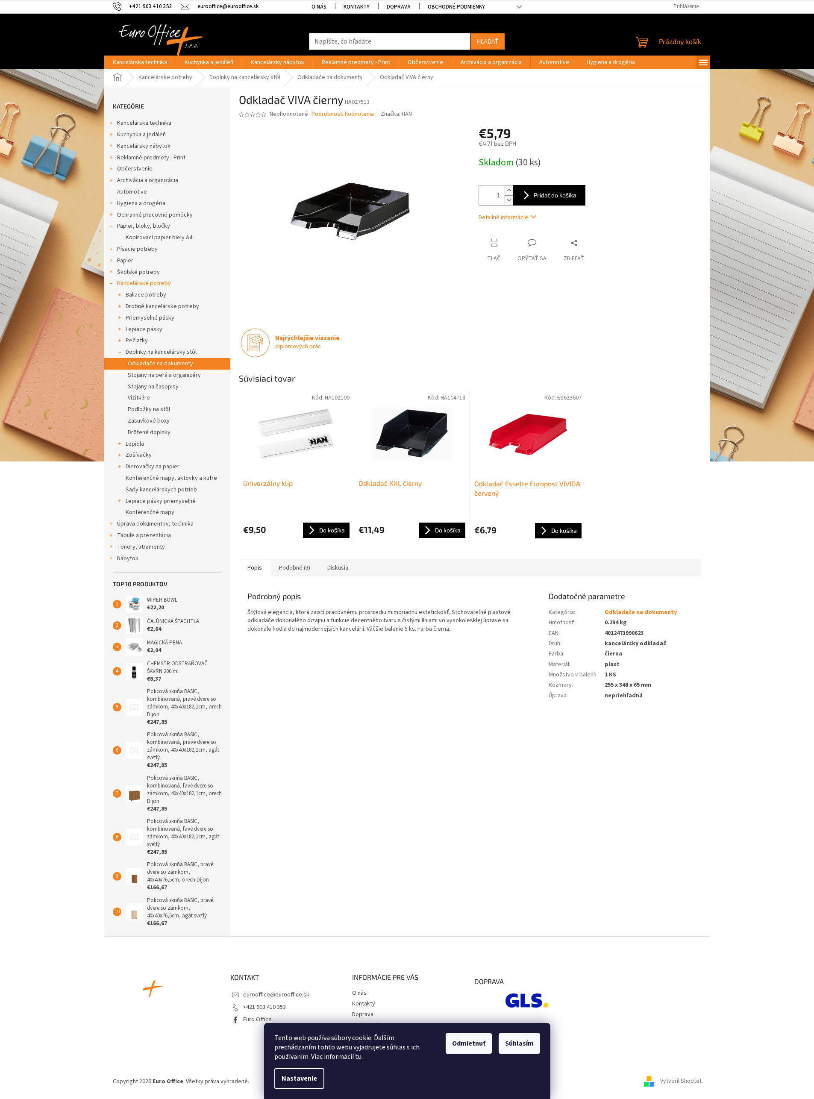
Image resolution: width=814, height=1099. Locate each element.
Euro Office (257, 1019)
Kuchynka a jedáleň (141, 134)
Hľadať (487, 41)
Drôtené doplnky (149, 432)
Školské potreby (138, 272)
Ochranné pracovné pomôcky (155, 215)
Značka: (396, 114)
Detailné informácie (503, 217)
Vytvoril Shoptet (681, 1081)
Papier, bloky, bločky (143, 226)
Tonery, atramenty (141, 547)
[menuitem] (140, 62)
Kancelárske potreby (144, 283)
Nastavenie (299, 1078)
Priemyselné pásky (150, 318)
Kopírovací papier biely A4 (159, 237)
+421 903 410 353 (264, 1007)
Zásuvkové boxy (149, 421)
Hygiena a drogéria (141, 203)
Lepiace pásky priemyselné (161, 501)
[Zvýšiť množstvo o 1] (509, 190)
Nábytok (127, 558)
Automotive (132, 192)
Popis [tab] (254, 568)
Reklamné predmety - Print (151, 157)
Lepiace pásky (144, 329)
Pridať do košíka (555, 195)
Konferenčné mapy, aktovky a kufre (171, 478)
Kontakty (357, 7)
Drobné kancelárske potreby (162, 306)
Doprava (399, 7)
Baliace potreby (146, 295)
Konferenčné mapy (150, 512)
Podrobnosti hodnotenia (342, 114)
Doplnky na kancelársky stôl (161, 352)
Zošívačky (139, 455)
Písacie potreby (137, 249)
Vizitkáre (139, 398)
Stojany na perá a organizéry (164, 375)
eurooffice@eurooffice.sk (276, 994)
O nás (318, 7)
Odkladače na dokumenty (160, 363)
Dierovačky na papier (152, 466)
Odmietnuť (468, 1043)
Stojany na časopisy (153, 386)
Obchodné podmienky (456, 7)
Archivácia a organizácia (147, 180)
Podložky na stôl (149, 409)
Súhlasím (519, 1043)
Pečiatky (137, 340)
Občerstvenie (135, 169)
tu (358, 1056)
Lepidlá (135, 444)
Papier (125, 260)
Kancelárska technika (144, 123)
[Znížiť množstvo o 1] (509, 200)
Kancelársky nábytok (143, 146)
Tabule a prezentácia (144, 535)
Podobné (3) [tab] (294, 568)
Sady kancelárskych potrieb (161, 489)
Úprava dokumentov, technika (155, 524)
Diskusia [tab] (337, 568)
